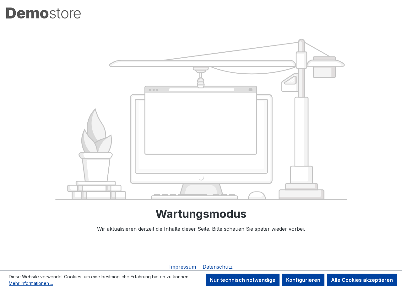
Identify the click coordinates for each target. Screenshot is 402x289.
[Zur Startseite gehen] (43, 13)
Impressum (183, 267)
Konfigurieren (303, 280)
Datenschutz (218, 267)
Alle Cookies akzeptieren (362, 280)
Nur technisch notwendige (242, 280)
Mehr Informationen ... (31, 283)
